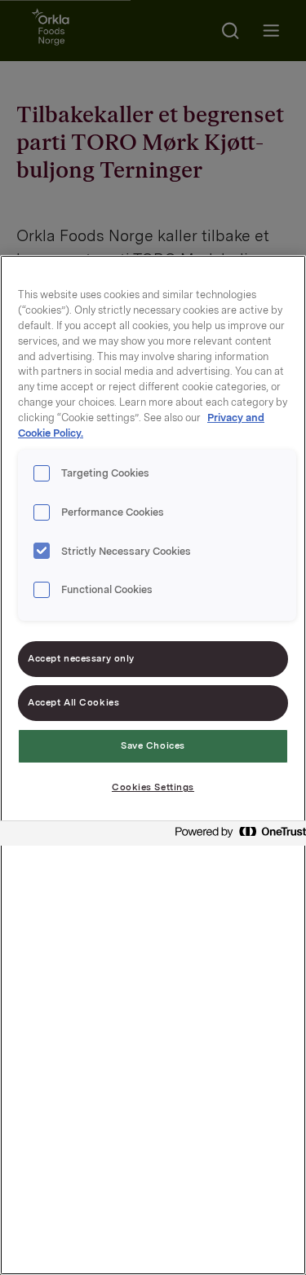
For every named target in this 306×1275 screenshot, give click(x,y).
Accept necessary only (81, 658)
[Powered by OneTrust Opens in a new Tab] (236, 835)
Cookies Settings (153, 787)
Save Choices (153, 745)
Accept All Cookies (73, 702)
